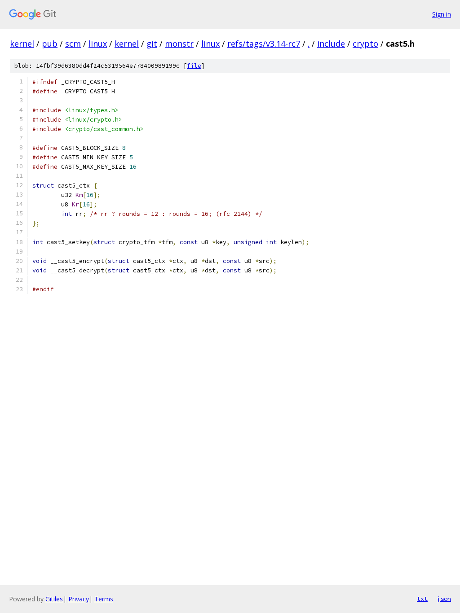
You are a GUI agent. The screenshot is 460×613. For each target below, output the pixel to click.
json (444, 599)
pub (50, 43)
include (331, 43)
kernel (22, 43)
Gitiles (54, 599)
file (194, 66)
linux (97, 43)
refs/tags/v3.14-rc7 (263, 43)
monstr (179, 43)
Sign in (441, 14)
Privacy (78, 599)
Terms (103, 599)
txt (422, 599)
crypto (365, 43)
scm (73, 43)
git (151, 43)
